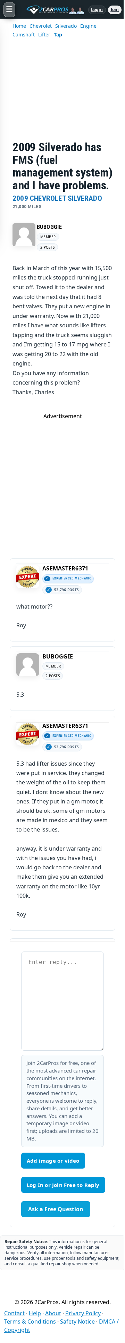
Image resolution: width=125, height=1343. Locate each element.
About (53, 1313)
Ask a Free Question (55, 1209)
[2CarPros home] (52, 9)
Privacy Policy (83, 1313)
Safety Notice (77, 1321)
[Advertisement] (62, 94)
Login (97, 9)
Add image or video (53, 1160)
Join (115, 9)
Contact (14, 1313)
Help (35, 1313)
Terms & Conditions (30, 1321)
